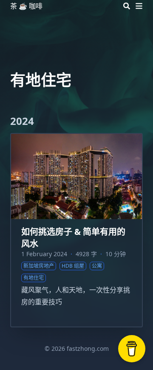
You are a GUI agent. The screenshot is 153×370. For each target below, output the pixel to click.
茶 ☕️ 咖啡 (26, 6)
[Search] (126, 6)
